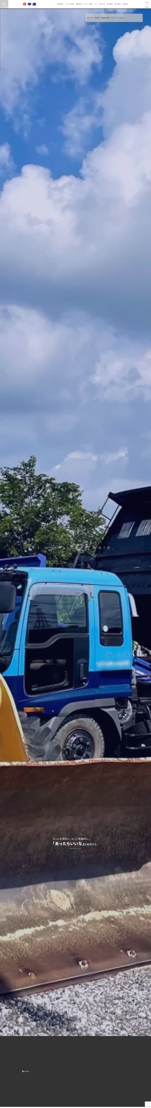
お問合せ (125, 4)
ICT (96, 4)
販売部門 (60, 4)
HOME (26, 1071)
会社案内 (110, 4)
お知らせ (102, 4)
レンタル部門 (69, 4)
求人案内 (118, 4)
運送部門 (79, 4)
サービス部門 (88, 4)
